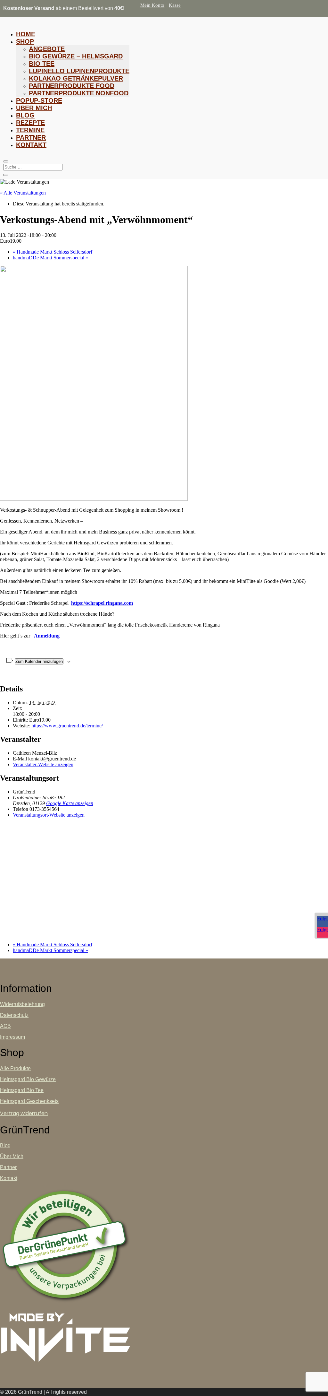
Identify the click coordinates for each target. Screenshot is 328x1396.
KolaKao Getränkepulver (76, 78)
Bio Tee (41, 63)
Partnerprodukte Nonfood (78, 93)
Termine (30, 130)
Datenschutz (14, 1015)
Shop (25, 41)
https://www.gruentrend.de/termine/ (67, 725)
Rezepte (30, 122)
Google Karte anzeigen (69, 803)
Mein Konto (152, 5)
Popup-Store (39, 100)
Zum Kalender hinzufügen (39, 661)
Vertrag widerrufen (24, 1113)
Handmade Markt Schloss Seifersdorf (52, 252)
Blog (25, 115)
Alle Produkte (15, 1068)
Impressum (12, 1037)
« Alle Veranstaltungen (23, 192)
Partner (31, 137)
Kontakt (31, 144)
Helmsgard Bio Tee (22, 1090)
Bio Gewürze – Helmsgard (76, 56)
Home (25, 34)
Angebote (47, 48)
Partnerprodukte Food (71, 85)
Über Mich (34, 107)
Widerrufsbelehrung (22, 1004)
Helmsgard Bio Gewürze (28, 1079)
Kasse (175, 5)
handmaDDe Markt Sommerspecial (50, 257)
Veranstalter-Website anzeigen (43, 764)
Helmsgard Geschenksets (29, 1101)
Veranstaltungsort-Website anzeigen (49, 815)
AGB (5, 1026)
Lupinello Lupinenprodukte (79, 70)
